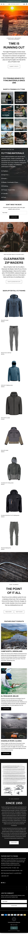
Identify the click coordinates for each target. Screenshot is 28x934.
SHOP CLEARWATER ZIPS (14, 281)
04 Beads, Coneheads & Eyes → (10, 182)
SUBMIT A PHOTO (14, 66)
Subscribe (14, 217)
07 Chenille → (5, 193)
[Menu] (1, 4)
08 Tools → (4, 197)
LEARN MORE (6, 663)
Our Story (14, 842)
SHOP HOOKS (19, 611)
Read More (8, 611)
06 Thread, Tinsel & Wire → (8, 190)
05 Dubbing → (5, 186)
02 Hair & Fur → (5, 174)
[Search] (4, 4)
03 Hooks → (4, 178)
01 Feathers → (5, 171)
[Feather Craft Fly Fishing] (14, 4)
